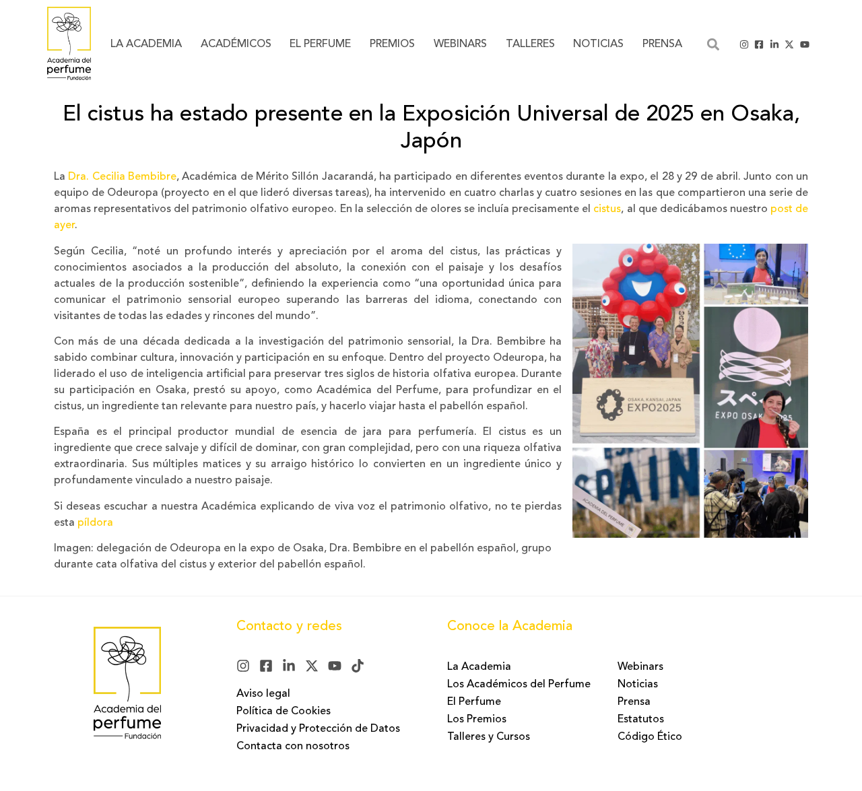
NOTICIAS (598, 44)
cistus (607, 209)
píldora (95, 523)
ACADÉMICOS (236, 44)
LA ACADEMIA (146, 44)
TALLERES (530, 44)
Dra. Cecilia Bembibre (122, 177)
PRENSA (662, 44)
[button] (713, 44)
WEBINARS (460, 44)
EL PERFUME (320, 44)
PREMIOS (392, 44)
